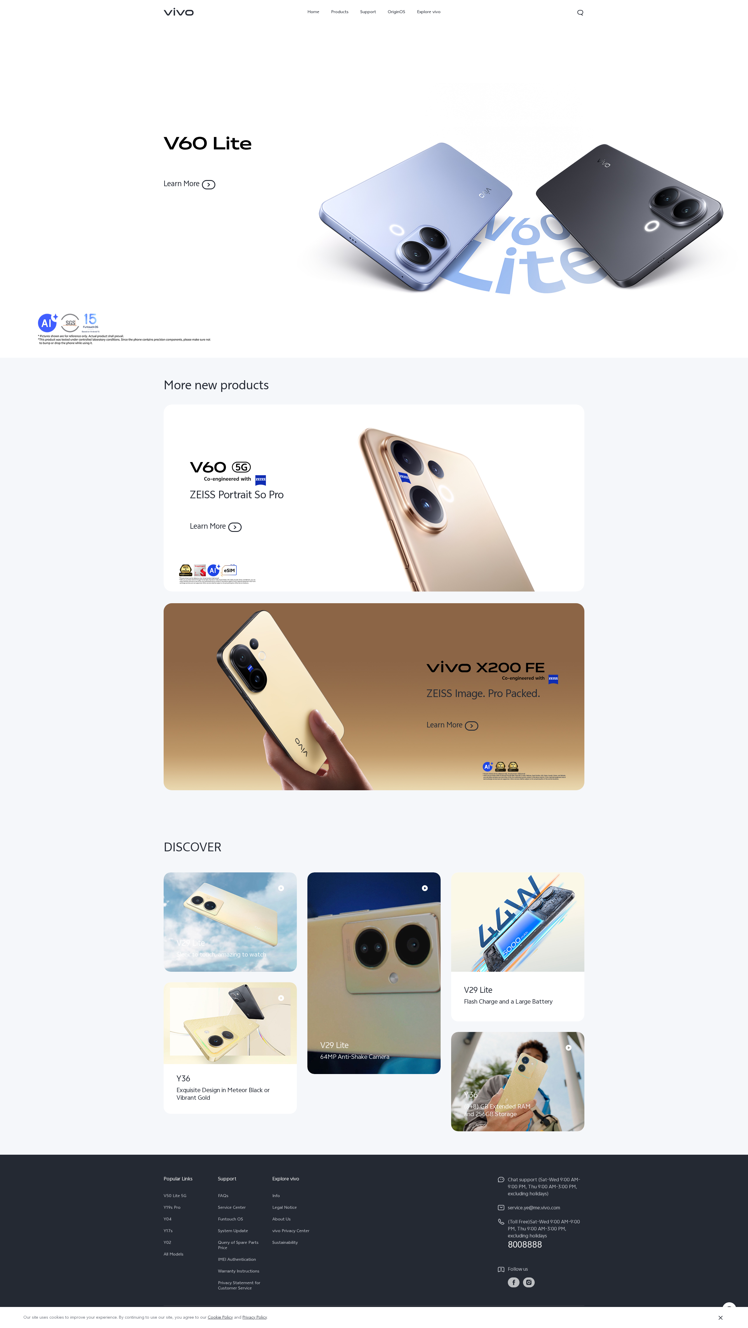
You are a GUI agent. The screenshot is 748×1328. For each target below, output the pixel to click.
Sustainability (285, 1243)
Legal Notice (284, 1208)
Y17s (168, 1231)
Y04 (168, 1219)
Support (368, 12)
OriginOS (396, 12)
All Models (173, 1255)
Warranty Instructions (238, 1272)
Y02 (167, 1243)
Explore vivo (429, 12)
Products (340, 12)
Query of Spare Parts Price (238, 1246)
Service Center (232, 1208)
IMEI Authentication (237, 1260)
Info (276, 1196)
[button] (580, 12)
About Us (281, 1219)
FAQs (223, 1196)
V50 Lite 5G (175, 1196)
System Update (233, 1231)
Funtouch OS (230, 1219)
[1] (374, 179)
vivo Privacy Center (290, 1231)
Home (313, 12)
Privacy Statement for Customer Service (239, 1286)
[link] (179, 12)
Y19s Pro (172, 1208)
